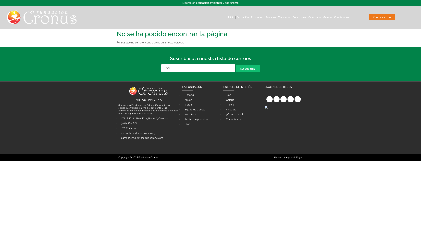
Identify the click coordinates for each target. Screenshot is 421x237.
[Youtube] (290, 99)
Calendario (314, 17)
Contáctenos (341, 17)
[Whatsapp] (298, 99)
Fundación (243, 17)
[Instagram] (276, 99)
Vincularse (284, 17)
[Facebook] (269, 99)
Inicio (231, 17)
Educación (257, 17)
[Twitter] (283, 99)
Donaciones (299, 17)
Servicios (270, 17)
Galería (327, 17)
